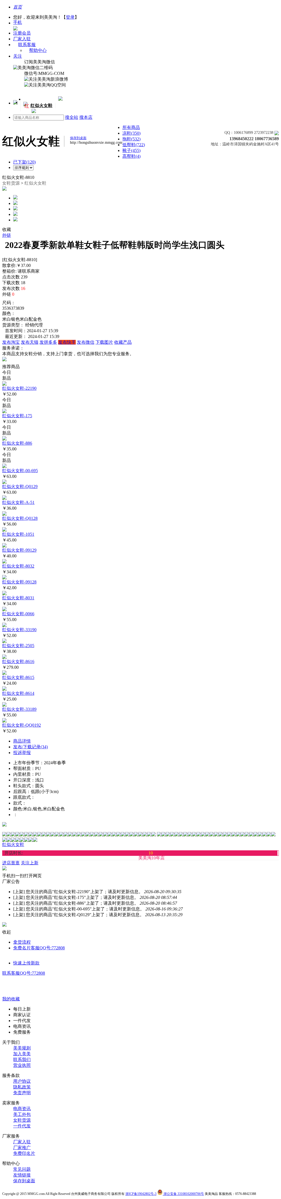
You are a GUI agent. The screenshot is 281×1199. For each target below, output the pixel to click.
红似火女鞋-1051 (18, 534)
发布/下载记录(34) (30, 746)
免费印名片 (24, 1153)
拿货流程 (22, 942)
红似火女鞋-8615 (18, 677)
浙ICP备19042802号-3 (140, 1194)
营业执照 (22, 1065)
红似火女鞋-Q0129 (20, 486)
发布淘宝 (11, 342)
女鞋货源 (11, 183)
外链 (6, 235)
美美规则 (22, 1048)
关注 (17, 56)
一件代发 (22, 1126)
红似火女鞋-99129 (19, 550)
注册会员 (22, 33)
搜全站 (71, 117)
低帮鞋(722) (133, 144)
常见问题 (22, 1169)
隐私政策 (22, 1087)
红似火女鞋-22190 (19, 388)
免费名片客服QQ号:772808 (39, 948)
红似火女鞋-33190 (19, 629)
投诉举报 (22, 752)
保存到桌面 (24, 1180)
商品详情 (22, 741)
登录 (70, 17)
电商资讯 (22, 1108)
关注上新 (242, 128)
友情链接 (22, 1175)
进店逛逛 (11, 863)
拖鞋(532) (131, 139)
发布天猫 (29, 342)
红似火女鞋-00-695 (20, 470)
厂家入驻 (22, 38)
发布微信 (85, 342)
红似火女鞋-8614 (18, 693)
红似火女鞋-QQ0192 (21, 725)
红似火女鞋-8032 (18, 566)
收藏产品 (123, 342)
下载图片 (104, 342)
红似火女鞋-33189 (19, 709)
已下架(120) (24, 162)
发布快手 (67, 342)
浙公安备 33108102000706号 (183, 1194)
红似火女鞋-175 (17, 415)
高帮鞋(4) (131, 156)
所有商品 (131, 127)
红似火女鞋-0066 (18, 613)
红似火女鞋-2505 (18, 645)
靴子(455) (131, 150)
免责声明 (22, 1092)
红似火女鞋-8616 (18, 661)
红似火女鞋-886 (17, 443)
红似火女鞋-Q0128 (20, 518)
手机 (17, 22)
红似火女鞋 (35, 183)
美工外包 (22, 1114)
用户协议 (22, 1081)
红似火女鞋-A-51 (18, 502)
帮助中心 (38, 50)
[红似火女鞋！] (33, 111)
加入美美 (22, 1053)
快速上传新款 (26, 963)
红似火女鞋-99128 (19, 582)
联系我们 (22, 1059)
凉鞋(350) (131, 133)
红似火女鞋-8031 (18, 598)
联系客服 (27, 44)
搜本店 (85, 117)
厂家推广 (22, 1147)
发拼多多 (48, 342)
